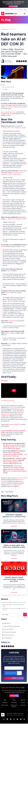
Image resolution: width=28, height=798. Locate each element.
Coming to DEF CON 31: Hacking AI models (13, 128)
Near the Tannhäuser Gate (8, 87)
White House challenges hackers (17, 219)
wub (10, 271)
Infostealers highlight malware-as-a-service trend (14, 602)
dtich (9, 343)
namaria (3, 246)
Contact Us (6, 9)
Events (14, 700)
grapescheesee (12, 321)
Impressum (20, 713)
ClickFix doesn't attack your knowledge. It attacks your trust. (13, 609)
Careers (23, 702)
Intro (3, 84)
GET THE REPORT (13, 5)
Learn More (14, 526)
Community (20, 9)
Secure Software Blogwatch (13, 107)
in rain (22, 246)
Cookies (15, 713)
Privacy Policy (9, 713)
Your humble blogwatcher (8, 112)
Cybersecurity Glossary (14, 705)
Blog (16, 9)
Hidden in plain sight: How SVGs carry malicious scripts (13, 605)
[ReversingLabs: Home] (9, 13)
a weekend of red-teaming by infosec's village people (12, 173)
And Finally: (4, 89)
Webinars (5, 702)
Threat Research (4, 29)
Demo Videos (5, 705)
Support (11, 9)
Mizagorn (7, 333)
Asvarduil (7, 292)
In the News (14, 702)
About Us (23, 700)
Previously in (7, 400)
